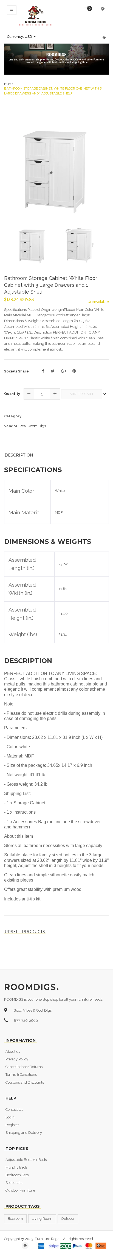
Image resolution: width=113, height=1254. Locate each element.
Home (8, 84)
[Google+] (63, 371)
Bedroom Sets (17, 1175)
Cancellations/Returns (24, 1067)
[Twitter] (53, 371)
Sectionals (13, 1183)
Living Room (42, 1218)
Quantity (12, 394)
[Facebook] (43, 371)
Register (12, 1125)
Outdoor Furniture (20, 1190)
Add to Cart (82, 394)
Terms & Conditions (21, 1074)
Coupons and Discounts (24, 1082)
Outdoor (68, 1218)
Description (19, 455)
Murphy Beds (16, 1167)
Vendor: (11, 426)
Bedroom (15, 1218)
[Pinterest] (74, 371)
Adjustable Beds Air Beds (26, 1160)
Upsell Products (25, 932)
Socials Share (16, 371)
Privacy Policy (16, 1059)
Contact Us (14, 1109)
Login (10, 1117)
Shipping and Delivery (23, 1132)
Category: (13, 416)
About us (12, 1051)
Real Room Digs (32, 426)
